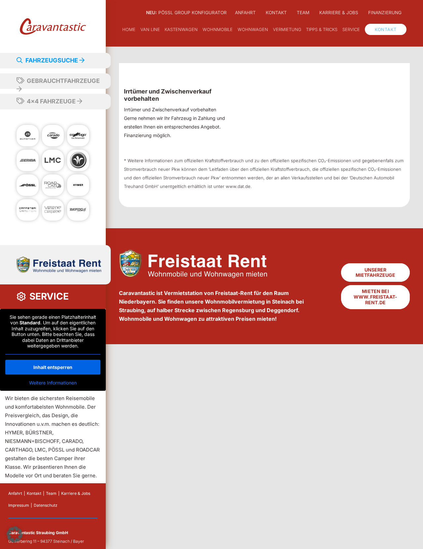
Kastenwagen (181, 29)
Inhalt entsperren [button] (52, 367)
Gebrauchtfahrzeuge (62, 80)
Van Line (150, 29)
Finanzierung (385, 12)
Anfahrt (15, 493)
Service (351, 29)
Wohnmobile (218, 29)
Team (51, 493)
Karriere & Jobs (75, 493)
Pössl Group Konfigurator (186, 12)
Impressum (18, 505)
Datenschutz (46, 505)
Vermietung (287, 29)
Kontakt (34, 493)
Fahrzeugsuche (51, 60)
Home (128, 29)
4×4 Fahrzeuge (51, 101)
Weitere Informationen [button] (53, 382)
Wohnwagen (253, 29)
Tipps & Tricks (321, 29)
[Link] (53, 26)
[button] (14, 534)
